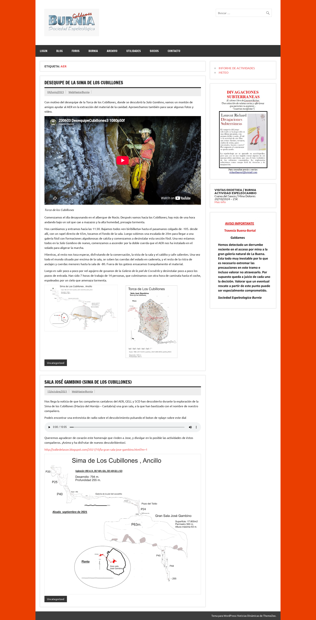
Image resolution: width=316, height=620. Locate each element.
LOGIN (43, 51)
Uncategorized (55, 362)
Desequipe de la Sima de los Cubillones (83, 82)
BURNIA (93, 51)
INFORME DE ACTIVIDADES (237, 68)
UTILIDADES (133, 51)
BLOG (59, 51)
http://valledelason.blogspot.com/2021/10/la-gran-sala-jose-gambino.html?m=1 (95, 449)
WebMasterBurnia (79, 92)
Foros (76, 51)
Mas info (220, 202)
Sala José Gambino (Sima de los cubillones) (88, 382)
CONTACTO (174, 51)
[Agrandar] (264, 93)
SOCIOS (154, 51)
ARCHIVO (112, 51)
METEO (223, 72)
